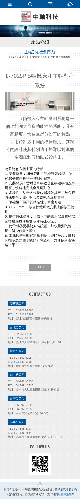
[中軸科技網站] (40, 16)
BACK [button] (40, 267)
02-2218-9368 (24, 310)
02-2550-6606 (24, 334)
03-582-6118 (23, 357)
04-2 (18, 381)
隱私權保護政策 (64, 494)
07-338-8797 (24, 428)
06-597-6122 (24, 405)
